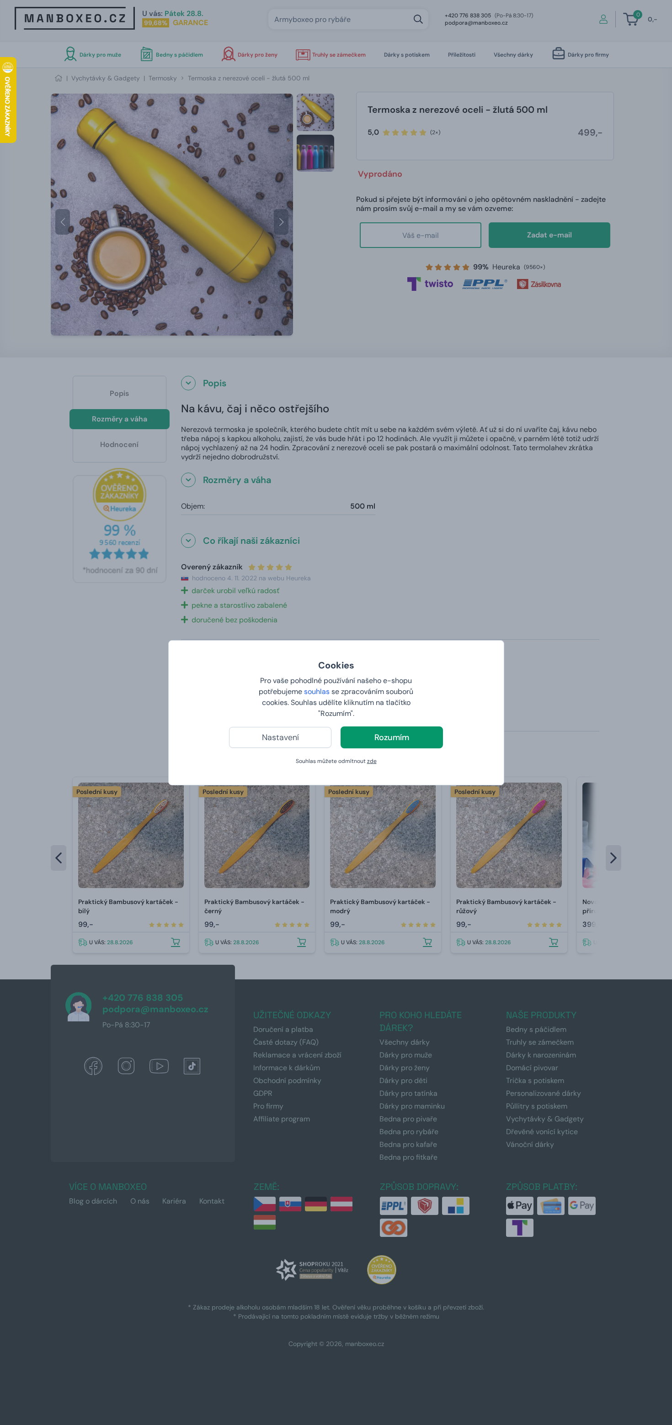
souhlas (317, 691)
